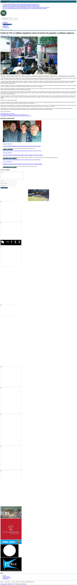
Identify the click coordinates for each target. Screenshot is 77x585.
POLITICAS (5, 22)
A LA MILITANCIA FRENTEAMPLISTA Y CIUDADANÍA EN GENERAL (15, 115)
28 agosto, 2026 (6, 143)
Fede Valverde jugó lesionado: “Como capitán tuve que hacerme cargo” (14, 114)
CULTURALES (6, 27)
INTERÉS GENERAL (7, 24)
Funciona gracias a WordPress (6, 583)
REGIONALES (6, 25)
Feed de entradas (6, 576)
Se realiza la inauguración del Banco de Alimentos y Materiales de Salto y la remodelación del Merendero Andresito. (25, 8)
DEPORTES (5, 26)
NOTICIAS (12, 113)
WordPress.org (5, 578)
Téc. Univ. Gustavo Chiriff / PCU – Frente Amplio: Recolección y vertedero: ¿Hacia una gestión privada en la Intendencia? (26, 7)
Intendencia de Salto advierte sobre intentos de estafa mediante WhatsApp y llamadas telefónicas (21, 6)
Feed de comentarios (7, 577)
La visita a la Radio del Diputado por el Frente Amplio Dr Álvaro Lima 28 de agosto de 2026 (20, 4)
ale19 (9, 35)
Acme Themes (23, 583)
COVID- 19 (5, 23)
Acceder (4, 575)
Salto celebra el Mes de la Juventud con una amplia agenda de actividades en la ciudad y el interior (21, 5)
